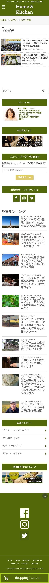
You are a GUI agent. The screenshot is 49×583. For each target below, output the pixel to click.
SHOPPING (26, 560)
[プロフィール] (23, 119)
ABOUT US (15, 563)
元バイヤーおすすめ (12, 453)
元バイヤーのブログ (12, 445)
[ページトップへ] (45, 496)
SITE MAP (34, 563)
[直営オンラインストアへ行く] (22, 145)
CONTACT (25, 563)
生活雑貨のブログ (11, 438)
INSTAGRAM (37, 560)
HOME (10, 560)
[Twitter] (31, 198)
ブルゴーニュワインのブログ (16, 430)
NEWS (17, 560)
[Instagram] (24, 198)
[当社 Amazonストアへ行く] (22, 481)
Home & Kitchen (24, 9)
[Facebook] (16, 198)
